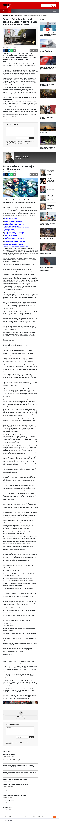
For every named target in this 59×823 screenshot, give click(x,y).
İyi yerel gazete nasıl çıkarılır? (11, 243)
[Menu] (43, 6)
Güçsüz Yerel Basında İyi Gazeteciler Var (14, 232)
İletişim (30, 816)
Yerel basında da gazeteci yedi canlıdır (14, 238)
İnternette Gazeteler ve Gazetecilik (13, 221)
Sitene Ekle (22, 1)
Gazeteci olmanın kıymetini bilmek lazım (14, 241)
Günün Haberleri (12, 1)
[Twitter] (6, 50)
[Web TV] (53, 1)
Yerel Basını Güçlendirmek (11, 235)
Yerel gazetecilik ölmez (10, 237)
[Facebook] (4, 50)
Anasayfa (6, 15)
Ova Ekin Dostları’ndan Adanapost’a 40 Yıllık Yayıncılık (18, 240)
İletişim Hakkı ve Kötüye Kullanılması (13, 244)
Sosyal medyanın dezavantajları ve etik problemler (17, 227)
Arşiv (17, 1)
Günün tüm (52, 11)
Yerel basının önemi (9, 229)
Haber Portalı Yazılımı (9, 820)
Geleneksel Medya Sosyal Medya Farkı (14, 224)
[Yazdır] (14, 50)
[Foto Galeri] (55, 1)
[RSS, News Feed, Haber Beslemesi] (54, 817)
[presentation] (6, 11)
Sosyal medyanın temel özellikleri (12, 223)
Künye (26, 816)
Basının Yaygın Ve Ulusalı (10, 218)
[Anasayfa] (3, 1)
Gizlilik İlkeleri (35, 816)
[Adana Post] (8, 5)
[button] (31, 50)
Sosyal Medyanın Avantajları (11, 226)
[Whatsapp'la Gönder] (11, 50)
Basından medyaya (9, 220)
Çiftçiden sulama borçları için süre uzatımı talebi (27, 11)
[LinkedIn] (9, 50)
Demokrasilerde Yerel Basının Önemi (13, 233)
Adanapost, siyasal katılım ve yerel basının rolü (16, 246)
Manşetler (7, 1)
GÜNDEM (11, 15)
